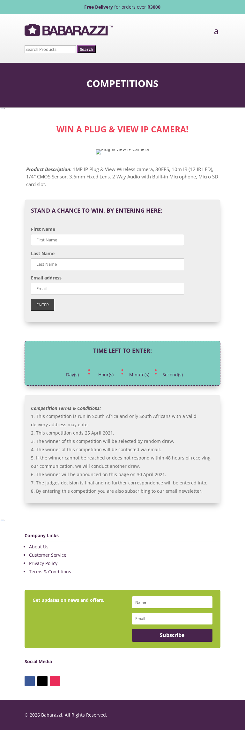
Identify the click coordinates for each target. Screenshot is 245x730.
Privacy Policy (43, 563)
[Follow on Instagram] (55, 681)
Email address (46, 278)
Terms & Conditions (50, 572)
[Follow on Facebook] (30, 681)
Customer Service (47, 555)
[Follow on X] (42, 681)
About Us (38, 547)
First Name (43, 229)
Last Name (43, 253)
